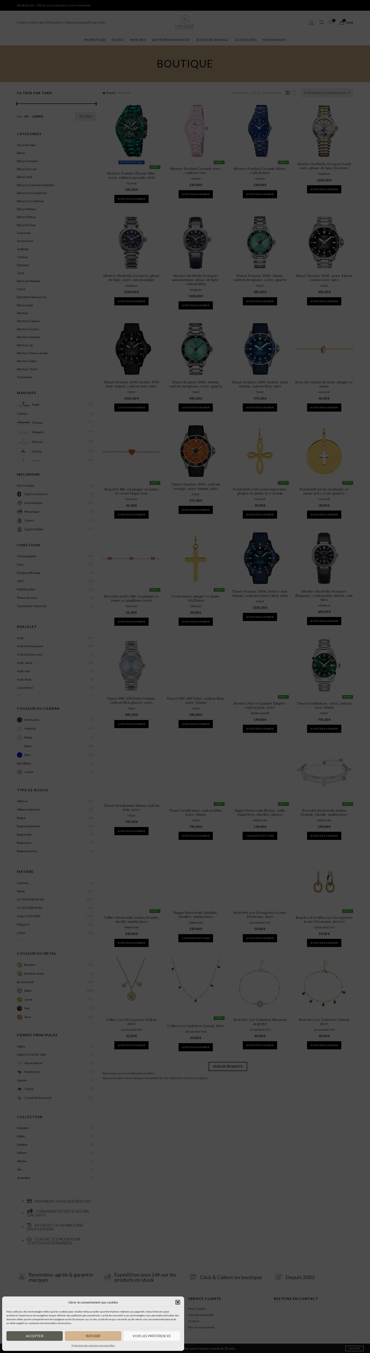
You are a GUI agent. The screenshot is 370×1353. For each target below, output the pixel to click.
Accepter (34, 1336)
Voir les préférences (152, 1336)
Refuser (93, 1336)
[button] (178, 1302)
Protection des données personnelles (93, 1345)
